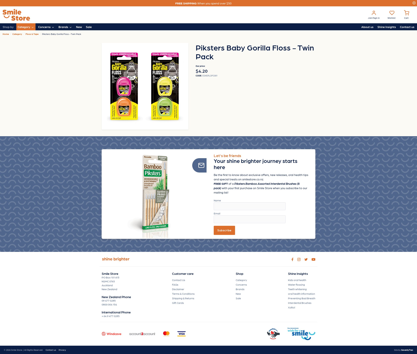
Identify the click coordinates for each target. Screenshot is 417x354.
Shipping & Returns (183, 298)
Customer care (183, 273)
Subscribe (224, 230)
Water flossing (296, 284)
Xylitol (291, 307)
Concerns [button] (44, 27)
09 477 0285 (109, 300)
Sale (89, 27)
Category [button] (24, 27)
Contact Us (178, 280)
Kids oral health (297, 280)
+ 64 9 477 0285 (111, 316)
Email (217, 213)
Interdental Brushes (299, 302)
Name (217, 200)
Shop (239, 273)
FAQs (175, 284)
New (79, 27)
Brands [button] (63, 27)
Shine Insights (386, 27)
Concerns (241, 284)
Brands (240, 289)
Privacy (62, 350)
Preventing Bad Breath (301, 298)
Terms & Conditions (183, 293)
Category (241, 280)
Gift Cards (178, 302)
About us (367, 27)
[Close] (414, 2)
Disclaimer (178, 289)
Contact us (407, 27)
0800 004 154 (109, 304)
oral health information (301, 293)
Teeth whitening (297, 289)
